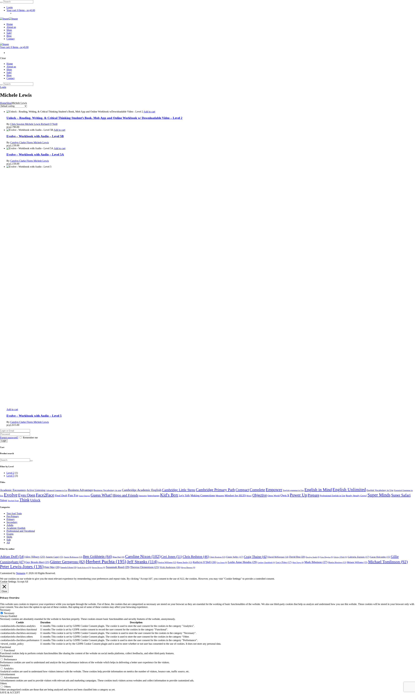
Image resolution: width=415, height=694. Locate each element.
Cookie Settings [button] (8, 581)
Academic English (15, 528)
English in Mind (318, 489)
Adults (9, 525)
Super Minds (379, 495)
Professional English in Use (332, 495)
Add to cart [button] (149, 111)
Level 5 (10, 475)
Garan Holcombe (380, 557)
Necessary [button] (5, 610)
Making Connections (202, 495)
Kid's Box (169, 495)
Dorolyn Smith (313, 557)
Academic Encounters (13, 490)
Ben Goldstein (97, 556)
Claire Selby (234, 557)
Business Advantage (80, 490)
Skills (9, 536)
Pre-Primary (12, 516)
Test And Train (13, 501)
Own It (284, 495)
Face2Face (45, 495)
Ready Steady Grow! (356, 495)
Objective (259, 495)
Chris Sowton (17, 124)
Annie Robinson (73, 557)
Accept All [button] (22, 581)
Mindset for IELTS (235, 495)
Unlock (35, 500)
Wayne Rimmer (188, 567)
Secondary (11, 522)
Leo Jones (222, 562)
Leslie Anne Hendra (242, 562)
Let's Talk (184, 495)
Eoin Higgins (326, 557)
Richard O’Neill (49, 124)
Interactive (143, 496)
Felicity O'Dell (340, 557)
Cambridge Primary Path (215, 490)
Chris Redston (196, 556)
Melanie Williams (357, 562)
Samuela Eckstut (68, 567)
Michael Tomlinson (388, 562)
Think (24, 500)
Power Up (298, 495)
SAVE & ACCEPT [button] (10, 692)
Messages (220, 495)
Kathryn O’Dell (204, 562)
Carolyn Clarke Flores (22, 142)
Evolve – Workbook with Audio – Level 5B (35, 136)
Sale (8, 539)
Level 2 (10, 472)
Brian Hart (118, 557)
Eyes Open (26, 495)
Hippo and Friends (125, 495)
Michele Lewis (33, 124)
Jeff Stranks (142, 561)
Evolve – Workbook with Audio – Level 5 (34, 415)
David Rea (297, 556)
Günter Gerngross (67, 562)
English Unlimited (349, 489)
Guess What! (101, 495)
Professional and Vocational (20, 531)
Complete (257, 490)
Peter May (52, 567)
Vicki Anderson (170, 567)
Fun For (73, 495)
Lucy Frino (284, 562)
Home (3, 103)
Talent (3, 500)
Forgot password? (9, 437)
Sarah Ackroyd (84, 567)
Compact (242, 490)
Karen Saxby (184, 562)
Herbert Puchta (106, 561)
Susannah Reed (118, 567)
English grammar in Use (293, 490)
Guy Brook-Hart (37, 562)
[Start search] (1, 84)
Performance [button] (6, 656)
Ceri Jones (171, 557)
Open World (273, 495)
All (8, 542)
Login (9, 7)
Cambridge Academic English (141, 490)
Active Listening (36, 490)
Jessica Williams (167, 562)
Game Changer (84, 496)
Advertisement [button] (7, 674)
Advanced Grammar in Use (56, 490)
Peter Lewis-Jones (22, 566)
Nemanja (20, 573)
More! (249, 495)
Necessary (9, 613)
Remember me (30, 437)
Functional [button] (5, 647)
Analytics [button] (5, 665)
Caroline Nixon (142, 556)
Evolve (11, 494)
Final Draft (61, 495)
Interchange (154, 495)
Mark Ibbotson (315, 562)
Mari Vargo (298, 562)
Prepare (313, 495)
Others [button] (3, 683)
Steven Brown (98, 567)
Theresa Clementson (144, 567)
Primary (10, 519)
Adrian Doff (12, 557)
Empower (274, 489)
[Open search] (1, 2)
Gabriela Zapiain (358, 557)
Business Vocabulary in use (107, 490)
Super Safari (401, 495)
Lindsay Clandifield (266, 562)
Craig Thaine (255, 556)
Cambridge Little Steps (178, 490)
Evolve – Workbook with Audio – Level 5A (35, 154)
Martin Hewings (337, 562)
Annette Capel (54, 557)
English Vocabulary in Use (380, 490)
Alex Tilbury (35, 556)
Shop (9, 103)
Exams (9, 533)
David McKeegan (278, 557)
